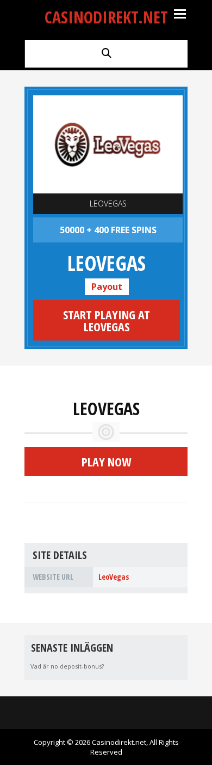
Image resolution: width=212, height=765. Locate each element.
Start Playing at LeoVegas (106, 320)
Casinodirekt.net (106, 17)
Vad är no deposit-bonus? (67, 666)
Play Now (106, 461)
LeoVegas (108, 203)
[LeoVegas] (108, 144)
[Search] (106, 52)
